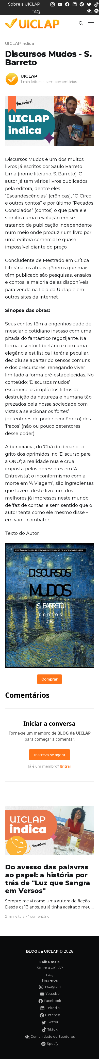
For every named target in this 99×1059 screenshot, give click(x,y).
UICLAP (29, 76)
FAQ (35, 11)
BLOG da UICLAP (42, 951)
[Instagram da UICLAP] (53, 4)
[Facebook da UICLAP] (68, 4)
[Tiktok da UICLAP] (96, 4)
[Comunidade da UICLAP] (90, 10)
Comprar (49, 679)
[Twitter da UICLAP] (90, 4)
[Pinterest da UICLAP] (82, 4)
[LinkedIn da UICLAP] (75, 4)
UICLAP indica (19, 43)
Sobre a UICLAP (24, 4)
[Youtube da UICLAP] (60, 4)
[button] (81, 23)
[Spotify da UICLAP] (96, 10)
